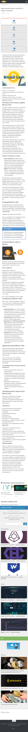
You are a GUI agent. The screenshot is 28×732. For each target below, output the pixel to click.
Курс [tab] (14, 36)
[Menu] (26, 1)
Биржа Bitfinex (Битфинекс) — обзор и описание (13, 600)
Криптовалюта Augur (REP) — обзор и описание (13, 544)
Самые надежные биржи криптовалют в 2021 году (12, 688)
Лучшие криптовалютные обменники (9, 704)
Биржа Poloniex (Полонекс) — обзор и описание (13, 616)
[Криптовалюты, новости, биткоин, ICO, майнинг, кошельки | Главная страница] (5, 2)
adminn (3, 13)
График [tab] (14, 43)
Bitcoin (11, 109)
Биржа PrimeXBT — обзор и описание (10, 632)
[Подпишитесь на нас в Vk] (24, 507)
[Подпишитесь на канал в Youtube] (26, 507)
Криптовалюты (5, 4)
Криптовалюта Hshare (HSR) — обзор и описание (13, 561)
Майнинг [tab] (14, 29)
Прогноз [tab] (14, 50)
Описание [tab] (14, 22)
